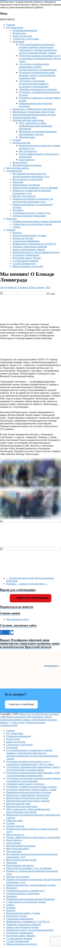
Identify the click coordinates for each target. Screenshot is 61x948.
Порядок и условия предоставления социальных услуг (32, 192)
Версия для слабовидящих (32, 597)
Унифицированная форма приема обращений (37, 221)
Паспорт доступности (24, 196)
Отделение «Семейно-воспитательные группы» (31, 786)
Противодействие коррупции (28, 120)
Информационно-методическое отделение (28, 792)
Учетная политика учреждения (29, 215)
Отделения (18, 41)
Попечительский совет (25, 117)
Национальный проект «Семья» (30, 235)
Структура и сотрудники (26, 38)
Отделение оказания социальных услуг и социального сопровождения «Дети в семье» (40, 58)
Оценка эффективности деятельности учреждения (33, 837)
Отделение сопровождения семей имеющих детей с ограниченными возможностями (37, 75)
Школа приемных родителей (28, 266)
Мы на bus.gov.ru (28, 151)
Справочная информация (26, 241)
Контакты (11, 218)
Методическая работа (17, 168)
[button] (7, 19)
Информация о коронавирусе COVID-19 (34, 244)
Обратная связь (27, 137)
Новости (17, 232)
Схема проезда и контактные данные (32, 224)
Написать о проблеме (21, 704)
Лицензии (18, 182)
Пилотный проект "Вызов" (27, 258)
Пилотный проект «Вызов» (21, 935)
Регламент (18, 210)
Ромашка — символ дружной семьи (27, 583)
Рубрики (10, 229)
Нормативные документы (26, 185)
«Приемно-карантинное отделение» (38, 89)
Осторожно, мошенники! (26, 255)
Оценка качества (21, 142)
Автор (3, 287)
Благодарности (27, 159)
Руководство (19, 33)
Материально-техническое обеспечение (34, 111)
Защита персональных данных (29, 249)
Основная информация (25, 30)
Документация (14, 170)
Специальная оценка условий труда (32, 213)
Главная (10, 24)
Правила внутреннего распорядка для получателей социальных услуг (33, 200)
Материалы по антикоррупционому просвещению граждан (38, 133)
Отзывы (17, 140)
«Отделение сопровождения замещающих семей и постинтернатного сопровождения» (38, 67)
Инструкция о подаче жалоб (28, 179)
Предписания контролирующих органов (34, 114)
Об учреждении (14, 27)
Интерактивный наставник (27, 165)
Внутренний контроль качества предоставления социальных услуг (31, 175)
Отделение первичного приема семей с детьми (31, 789)
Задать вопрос (20, 162)
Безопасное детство (23, 238)
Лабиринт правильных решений (30, 246)
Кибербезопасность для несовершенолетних (36, 252)
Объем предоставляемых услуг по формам (35, 187)
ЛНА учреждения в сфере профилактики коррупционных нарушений (35, 126)
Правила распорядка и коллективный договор (31, 885)
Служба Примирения (24, 263)
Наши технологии (22, 36)
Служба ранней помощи (25, 260)
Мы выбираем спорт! (17, 619)
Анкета (16, 227)
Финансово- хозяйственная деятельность (34, 109)
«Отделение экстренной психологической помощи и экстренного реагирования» (34, 84)
